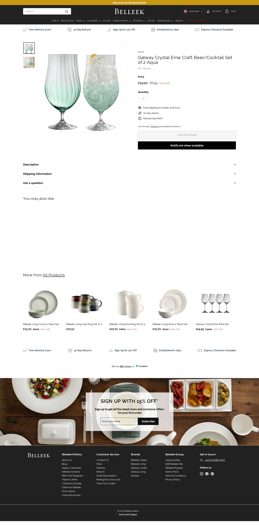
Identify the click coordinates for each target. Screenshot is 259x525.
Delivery (101, 468)
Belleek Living (138, 464)
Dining (79, 21)
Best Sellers (67, 21)
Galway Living (138, 471)
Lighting (151, 21)
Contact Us (103, 460)
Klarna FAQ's (172, 471)
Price (141, 76)
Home (141, 52)
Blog (64, 464)
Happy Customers (71, 468)
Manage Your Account (108, 479)
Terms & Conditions (175, 475)
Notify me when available (187, 145)
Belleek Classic (139, 460)
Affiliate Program (174, 468)
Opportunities (172, 460)
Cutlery (107, 21)
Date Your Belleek (71, 487)
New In (55, 21)
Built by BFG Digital (128, 514)
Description (31, 164)
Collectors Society (72, 483)
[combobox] (47, 11)
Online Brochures (71, 495)
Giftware (137, 21)
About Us (67, 460)
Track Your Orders (106, 483)
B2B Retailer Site (174, 464)
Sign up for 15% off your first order (129, 2)
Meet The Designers (72, 475)
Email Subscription (106, 475)
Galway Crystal (139, 468)
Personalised (164, 21)
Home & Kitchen (120, 21)
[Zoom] (82, 87)
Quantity (143, 92)
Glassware (92, 21)
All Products (54, 275)
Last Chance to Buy (195, 21)
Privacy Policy (172, 479)
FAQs (99, 464)
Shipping (155, 126)
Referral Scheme (71, 471)
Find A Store (68, 491)
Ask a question (33, 183)
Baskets (179, 21)
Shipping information (37, 173)
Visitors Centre (69, 479)
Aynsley (135, 475)
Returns (101, 471)
